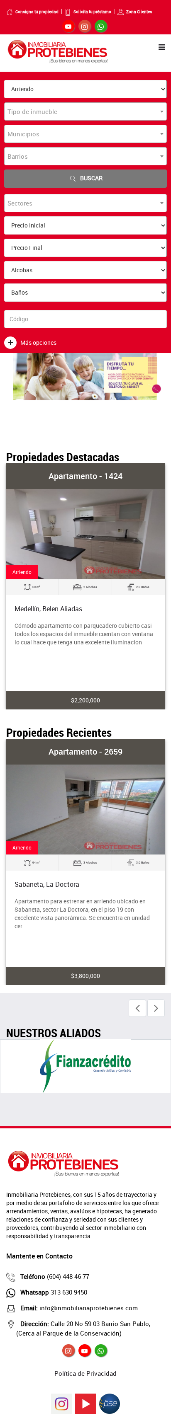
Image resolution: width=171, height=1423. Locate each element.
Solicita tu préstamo (92, 12)
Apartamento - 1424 (85, 476)
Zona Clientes (139, 12)
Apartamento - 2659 (85, 751)
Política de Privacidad (85, 1373)
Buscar (91, 178)
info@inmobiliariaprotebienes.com (79, 1308)
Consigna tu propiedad (37, 12)
